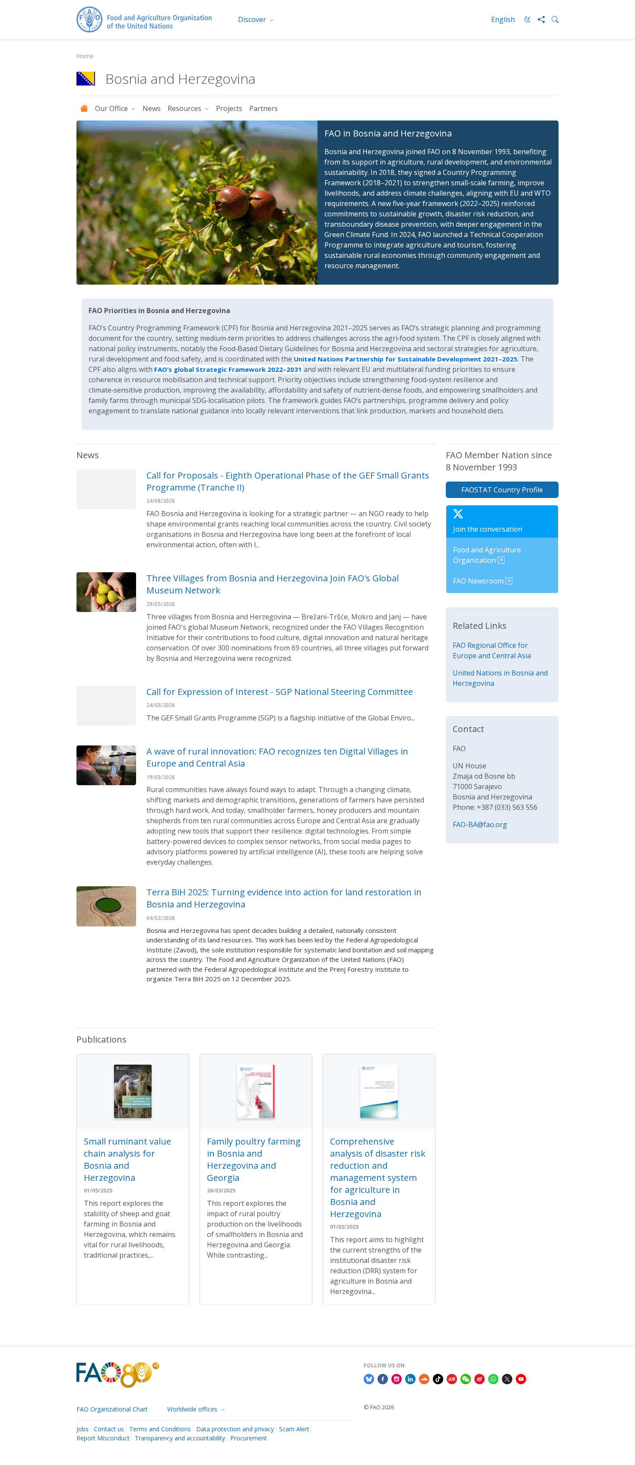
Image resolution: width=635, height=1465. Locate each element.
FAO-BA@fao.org (480, 824)
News (152, 108)
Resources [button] (185, 108)
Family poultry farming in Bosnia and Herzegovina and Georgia (254, 1159)
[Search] (552, 19)
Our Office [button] (112, 108)
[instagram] (396, 1378)
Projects (229, 108)
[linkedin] (410, 1378)
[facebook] (383, 1378)
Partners (263, 108)
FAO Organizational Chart (112, 1409)
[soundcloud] (424, 1378)
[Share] (538, 19)
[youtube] (521, 1378)
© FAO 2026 (379, 1407)
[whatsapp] (493, 1378)
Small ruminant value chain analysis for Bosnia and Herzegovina (127, 1159)
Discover (253, 19)
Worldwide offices (193, 1409)
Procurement (248, 1438)
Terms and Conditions (160, 1429)
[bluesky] (369, 1378)
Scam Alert (294, 1429)
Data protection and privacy (235, 1429)
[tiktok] (438, 1378)
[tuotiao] (452, 1378)
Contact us (109, 1429)
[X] (507, 1378)
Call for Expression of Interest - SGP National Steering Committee (279, 692)
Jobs (82, 1429)
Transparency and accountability (180, 1438)
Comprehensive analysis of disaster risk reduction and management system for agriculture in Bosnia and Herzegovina (377, 1177)
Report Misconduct (103, 1438)
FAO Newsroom (479, 581)
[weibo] (479, 1378)
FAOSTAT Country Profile (502, 490)
